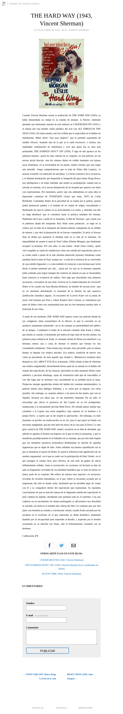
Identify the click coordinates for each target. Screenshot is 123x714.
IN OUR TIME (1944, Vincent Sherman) (61, 573)
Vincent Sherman (79, 30)
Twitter (61, 545)
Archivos (61, 708)
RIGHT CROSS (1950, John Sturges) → (80, 676)
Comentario (32, 627)
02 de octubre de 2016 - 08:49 (50, 30)
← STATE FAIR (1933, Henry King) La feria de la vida (39, 676)
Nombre (30, 603)
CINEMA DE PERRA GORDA (24, 4)
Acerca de (38, 708)
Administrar (85, 708)
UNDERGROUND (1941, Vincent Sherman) (61, 560)
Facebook (49, 545)
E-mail (37, 615)
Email (73, 545)
